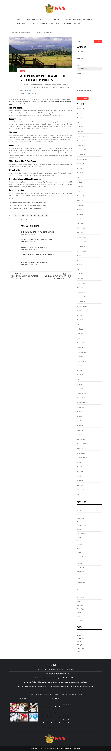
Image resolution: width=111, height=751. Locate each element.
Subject (79, 66)
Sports (79, 601)
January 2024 (81, 233)
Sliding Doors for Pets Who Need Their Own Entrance (55, 276)
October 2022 (81, 301)
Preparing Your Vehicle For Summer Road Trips (26, 276)
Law (78, 560)
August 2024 (80, 205)
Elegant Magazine (67, 748)
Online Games (81, 582)
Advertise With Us (37, 19)
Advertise (27, 19)
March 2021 (80, 389)
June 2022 (80, 320)
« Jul (55, 728)
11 (47, 716)
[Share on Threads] (42, 215)
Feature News (81, 533)
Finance (79, 537)
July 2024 (79, 210)
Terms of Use (67, 24)
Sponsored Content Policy (40, 24)
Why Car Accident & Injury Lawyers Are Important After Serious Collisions (55, 678)
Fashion (79, 529)
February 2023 (81, 283)
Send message (83, 98)
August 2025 (80, 164)
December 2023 (81, 237)
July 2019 (79, 467)
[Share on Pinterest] (30, 215)
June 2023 (80, 265)
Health (79, 552)
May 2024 (79, 219)
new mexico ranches (39, 219)
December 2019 (81, 444)
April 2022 (80, 329)
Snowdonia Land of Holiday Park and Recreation (34, 262)
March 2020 (80, 430)
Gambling (80, 545)
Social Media (80, 597)
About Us (19, 19)
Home (18, 24)
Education (80, 522)
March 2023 (80, 278)
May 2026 (79, 122)
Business (79, 511)
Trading (79, 613)
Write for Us (76, 24)
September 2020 (82, 402)
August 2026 (80, 108)
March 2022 (80, 334)
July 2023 (79, 260)
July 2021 (79, 370)
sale (47, 219)
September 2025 (82, 159)
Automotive (80, 507)
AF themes (77, 748)
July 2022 (79, 315)
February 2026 (81, 136)
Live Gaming (80, 567)
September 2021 (82, 361)
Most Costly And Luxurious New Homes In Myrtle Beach (29, 206)
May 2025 (79, 177)
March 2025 (80, 187)
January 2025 (81, 196)
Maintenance (81, 571)
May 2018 (79, 494)
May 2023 (79, 269)
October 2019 (81, 453)
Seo (78, 594)
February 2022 (81, 338)
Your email (80, 58)
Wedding (79, 620)
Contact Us (48, 19)
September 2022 (82, 306)
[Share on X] (19, 215)
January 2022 (81, 343)
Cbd (78, 514)
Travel (22, 71)
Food (78, 541)
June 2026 (80, 118)
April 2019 (80, 481)
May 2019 (79, 476)
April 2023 (80, 274)
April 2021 (80, 384)
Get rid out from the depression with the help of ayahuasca (38, 255)
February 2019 (81, 490)
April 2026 (80, 127)
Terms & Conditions (55, 24)
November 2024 (81, 200)
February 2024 (81, 228)
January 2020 (81, 439)
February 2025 (81, 191)
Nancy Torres (25, 93)
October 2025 (81, 154)
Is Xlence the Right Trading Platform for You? (55, 674)
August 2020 (80, 407)
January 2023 (81, 288)
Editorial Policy (66, 19)
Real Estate (80, 590)
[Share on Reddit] (34, 215)
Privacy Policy (26, 24)
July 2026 (79, 113)
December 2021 (81, 347)
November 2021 (81, 352)
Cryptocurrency (81, 518)
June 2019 (80, 471)
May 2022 (79, 324)
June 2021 (80, 375)
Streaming (80, 605)
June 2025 (80, 173)
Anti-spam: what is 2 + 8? (84, 90)
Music (78, 575)
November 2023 (81, 242)
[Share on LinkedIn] (23, 215)
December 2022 (81, 292)
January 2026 (81, 141)
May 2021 (79, 379)
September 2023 (82, 251)
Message (79, 73)
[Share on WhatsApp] (27, 215)
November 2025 (81, 150)
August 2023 (80, 255)
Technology (80, 609)
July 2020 (79, 412)
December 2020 (81, 393)
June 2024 (80, 214)
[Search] (98, 20)
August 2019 (80, 462)
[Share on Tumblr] (38, 215)
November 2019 (81, 448)
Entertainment (81, 526)
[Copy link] (46, 215)
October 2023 (81, 246)
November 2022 (81, 297)
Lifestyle (79, 563)
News (78, 579)
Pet (78, 586)
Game (78, 548)
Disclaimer (57, 19)
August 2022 (80, 311)
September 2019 (82, 458)
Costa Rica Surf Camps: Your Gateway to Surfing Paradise (29, 203)
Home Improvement (83, 556)
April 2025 (80, 182)
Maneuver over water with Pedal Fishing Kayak (26, 209)
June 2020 (80, 416)
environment (17, 219)
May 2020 (79, 421)
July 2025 (79, 168)
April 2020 (80, 425)
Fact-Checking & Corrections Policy (83, 19)
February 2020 (81, 435)
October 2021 (81, 356)
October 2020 (81, 398)
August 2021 (80, 366)
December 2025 (81, 145)
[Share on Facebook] (15, 215)
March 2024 (80, 223)
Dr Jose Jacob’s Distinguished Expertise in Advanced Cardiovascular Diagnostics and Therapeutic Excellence (55, 682)
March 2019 (80, 485)
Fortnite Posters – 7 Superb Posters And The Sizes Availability (56, 669)
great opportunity (26, 219)
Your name (80, 51)
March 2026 (80, 131)
